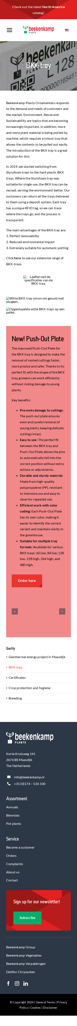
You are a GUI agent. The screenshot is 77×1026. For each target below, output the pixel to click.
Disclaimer (50, 1007)
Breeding (15, 698)
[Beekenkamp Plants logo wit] (29, 734)
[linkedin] (25, 983)
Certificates (17, 677)
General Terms (46, 1002)
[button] (15, 611)
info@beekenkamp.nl (29, 777)
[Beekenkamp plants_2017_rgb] (38, 28)
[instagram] (17, 983)
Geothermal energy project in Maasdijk (37, 657)
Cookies (35, 1007)
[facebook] (8, 983)
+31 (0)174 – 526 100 (29, 784)
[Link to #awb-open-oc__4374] (12, 30)
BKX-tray (15, 667)
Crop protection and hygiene (29, 688)
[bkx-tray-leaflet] (38, 277)
